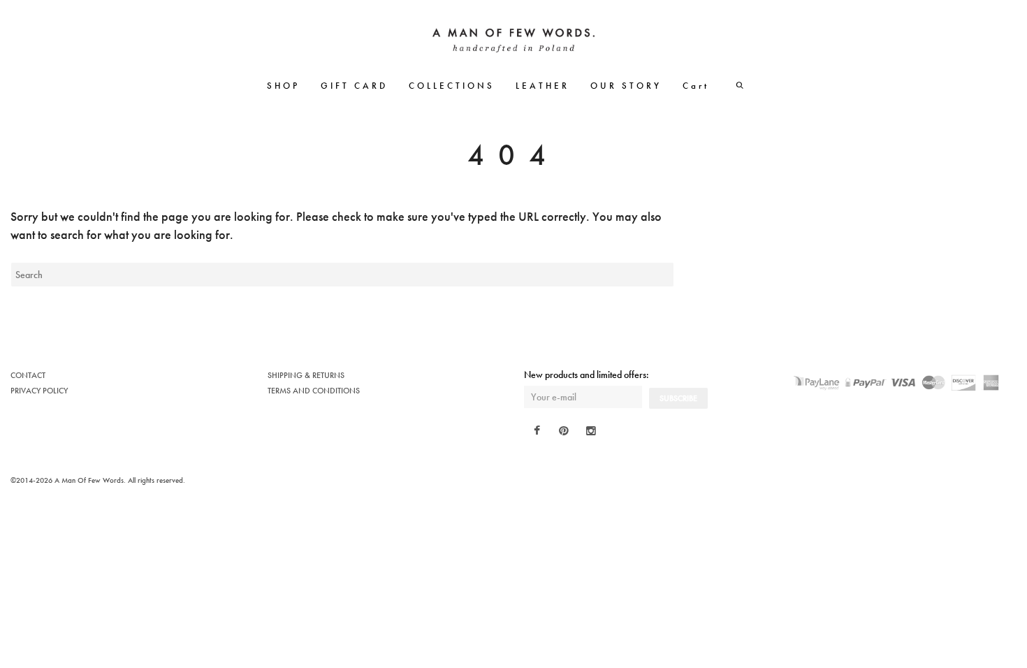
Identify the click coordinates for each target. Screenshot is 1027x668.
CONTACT (27, 375)
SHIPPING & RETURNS (306, 375)
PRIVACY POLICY (39, 390)
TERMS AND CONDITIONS (314, 390)
